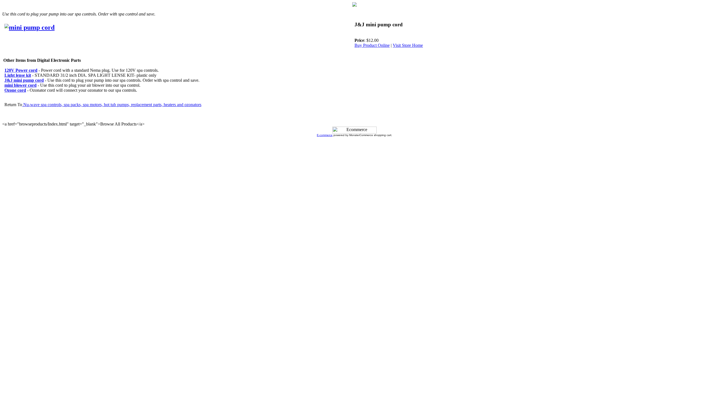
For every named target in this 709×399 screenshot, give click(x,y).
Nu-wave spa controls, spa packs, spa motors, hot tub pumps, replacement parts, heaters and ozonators (111, 104)
